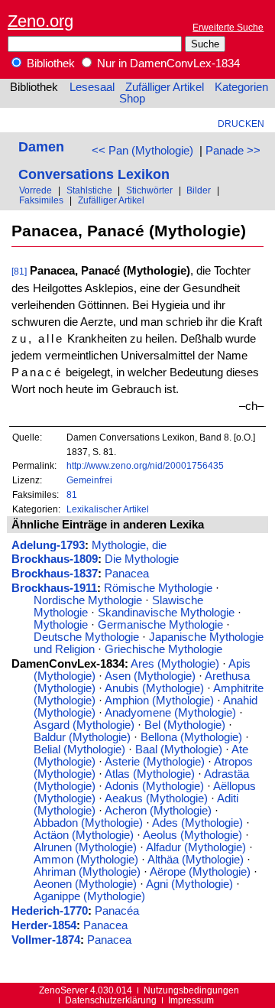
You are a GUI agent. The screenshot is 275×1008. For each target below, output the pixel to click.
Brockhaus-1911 (54, 588)
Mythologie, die (129, 545)
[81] (19, 271)
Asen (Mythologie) (150, 676)
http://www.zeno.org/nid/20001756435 (145, 465)
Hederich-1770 (49, 911)
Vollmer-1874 (45, 940)
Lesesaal (92, 87)
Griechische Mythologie (163, 649)
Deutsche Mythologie (86, 637)
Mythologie (61, 625)
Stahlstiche (89, 190)
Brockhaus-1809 (54, 559)
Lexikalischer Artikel (107, 509)
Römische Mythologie (158, 588)
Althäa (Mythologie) (195, 860)
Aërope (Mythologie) (200, 872)
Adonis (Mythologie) (154, 786)
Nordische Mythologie (88, 600)
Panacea (127, 573)
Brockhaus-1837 (54, 573)
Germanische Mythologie (160, 625)
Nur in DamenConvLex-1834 (167, 63)
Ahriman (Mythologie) (87, 872)
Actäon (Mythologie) (84, 835)
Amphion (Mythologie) (159, 700)
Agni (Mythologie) (189, 884)
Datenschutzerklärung (111, 1000)
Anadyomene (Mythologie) (170, 713)
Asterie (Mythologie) (155, 762)
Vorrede (35, 190)
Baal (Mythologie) (178, 749)
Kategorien (241, 87)
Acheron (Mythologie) (158, 811)
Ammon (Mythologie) (86, 860)
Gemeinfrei (89, 480)
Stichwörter (149, 190)
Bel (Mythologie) (184, 725)
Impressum (191, 1000)
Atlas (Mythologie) (150, 774)
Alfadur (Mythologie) (196, 847)
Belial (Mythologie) (79, 749)
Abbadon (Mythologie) (88, 823)
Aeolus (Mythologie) (192, 835)
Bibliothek (49, 63)
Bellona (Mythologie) (191, 737)
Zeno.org (40, 21)
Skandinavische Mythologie (166, 612)
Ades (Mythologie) (197, 823)
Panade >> (232, 151)
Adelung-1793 (48, 545)
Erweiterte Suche (228, 27)
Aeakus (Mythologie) (156, 798)
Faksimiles (41, 200)
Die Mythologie (142, 559)
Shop (132, 99)
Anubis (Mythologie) (154, 688)
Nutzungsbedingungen (191, 990)
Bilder (198, 190)
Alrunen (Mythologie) (85, 847)
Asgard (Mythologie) (84, 725)
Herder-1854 (43, 925)
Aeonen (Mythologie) (85, 884)
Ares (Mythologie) (175, 664)
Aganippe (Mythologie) (89, 896)
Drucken (241, 123)
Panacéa (117, 911)
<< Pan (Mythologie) (142, 151)
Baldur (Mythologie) (82, 737)
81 (71, 494)
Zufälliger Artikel (164, 87)
